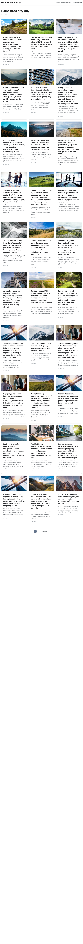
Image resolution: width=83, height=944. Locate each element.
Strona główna (77, 2)
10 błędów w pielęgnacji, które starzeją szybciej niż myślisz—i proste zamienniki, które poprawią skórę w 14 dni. (68, 498)
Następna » (45, 531)
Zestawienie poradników (63, 2)
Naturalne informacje (11, 2)
